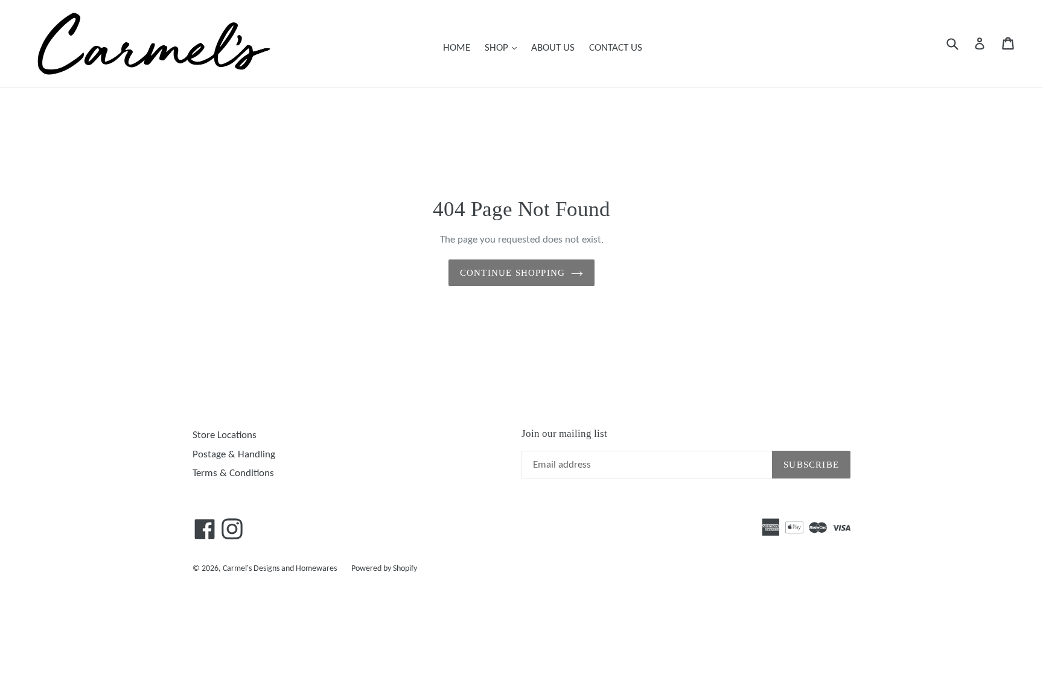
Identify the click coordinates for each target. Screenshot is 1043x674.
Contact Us (615, 48)
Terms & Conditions (233, 473)
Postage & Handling (234, 455)
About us (553, 48)
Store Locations (225, 435)
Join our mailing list (564, 433)
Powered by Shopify (384, 568)
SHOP (504, 47)
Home (456, 48)
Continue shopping (512, 273)
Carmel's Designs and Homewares (280, 568)
